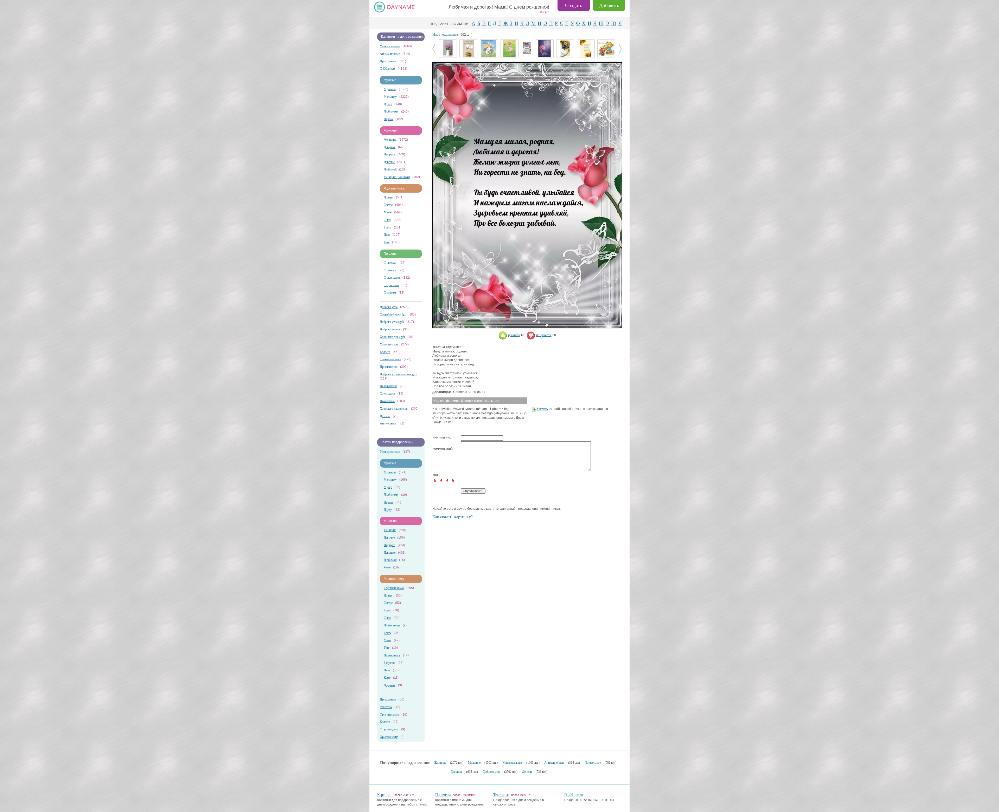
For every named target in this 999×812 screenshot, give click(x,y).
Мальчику (390, 97)
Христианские (389, 737)
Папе (387, 235)
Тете (386, 242)
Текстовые (501, 795)
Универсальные (390, 46)
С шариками (392, 277)
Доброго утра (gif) (392, 322)
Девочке (389, 162)
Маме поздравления (445, 34)
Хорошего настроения (394, 408)
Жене (387, 567)
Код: (435, 475)
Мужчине (390, 89)
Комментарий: (442, 448)
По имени (443, 795)
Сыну (387, 220)
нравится (514, 335)
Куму (387, 610)
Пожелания (387, 401)
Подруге (389, 154)
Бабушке (389, 663)
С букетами (391, 285)
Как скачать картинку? (452, 517)
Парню (388, 119)
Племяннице (392, 625)
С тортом (390, 292)
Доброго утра (389, 307)
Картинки (385, 795)
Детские (385, 416)
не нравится (544, 335)
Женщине (390, 139)
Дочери (388, 197)
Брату (387, 227)
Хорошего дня (389, 344)
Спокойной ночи (390, 359)
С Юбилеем (387, 68)
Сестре (388, 205)
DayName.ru (573, 795)
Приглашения (389, 367)
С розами (390, 270)
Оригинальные (389, 714)
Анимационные (390, 54)
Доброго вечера (390, 329)
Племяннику (392, 655)
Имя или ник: (441, 437)
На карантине (388, 386)
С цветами (390, 263)
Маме (387, 640)
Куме (387, 677)
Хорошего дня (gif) (392, 337)
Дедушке (389, 685)
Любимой (390, 169)
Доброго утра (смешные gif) (398, 374)
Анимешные (388, 423)
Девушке (389, 147)
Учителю (386, 707)
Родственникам (394, 588)
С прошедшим (389, 729)
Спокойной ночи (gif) (393, 314)
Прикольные (388, 61)
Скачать (542, 409)
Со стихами (387, 393)
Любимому (391, 111)
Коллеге (385, 352)
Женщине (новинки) (397, 177)
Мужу (388, 487)
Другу (388, 104)
